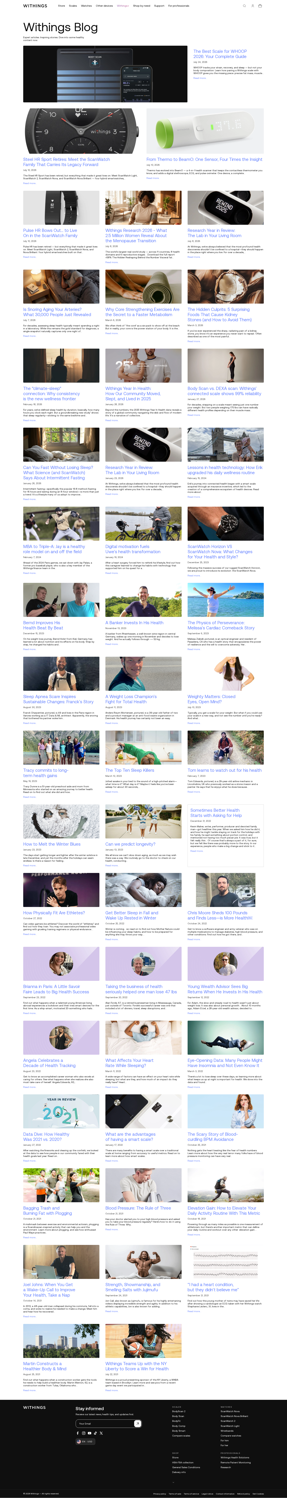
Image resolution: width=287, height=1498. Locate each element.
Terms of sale (175, 1494)
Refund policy (243, 1494)
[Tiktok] (95, 1433)
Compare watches (231, 1435)
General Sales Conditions (186, 1467)
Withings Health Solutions (235, 1457)
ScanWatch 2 (228, 1421)
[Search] (244, 6)
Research (226, 1467)
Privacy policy (159, 1494)
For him (225, 1440)
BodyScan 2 (178, 1411)
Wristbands (227, 1430)
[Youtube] (90, 1433)
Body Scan (178, 1416)
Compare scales (181, 1435)
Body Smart (178, 1430)
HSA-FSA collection (182, 1462)
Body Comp (178, 1426)
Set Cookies (258, 1494)
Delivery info (179, 1472)
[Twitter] (101, 1433)
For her (224, 1445)
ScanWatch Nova (230, 1411)
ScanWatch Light (230, 1426)
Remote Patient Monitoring (236, 1462)
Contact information (225, 1494)
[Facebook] (78, 1433)
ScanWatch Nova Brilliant (234, 1416)
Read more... (200, 78)
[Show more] (218, 1482)
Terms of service (191, 1494)
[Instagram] (84, 1433)
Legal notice (207, 1494)
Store (175, 1457)
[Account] (252, 6)
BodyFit (176, 1421)
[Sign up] (137, 1423)
